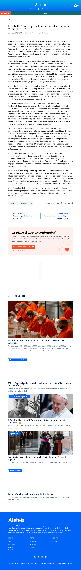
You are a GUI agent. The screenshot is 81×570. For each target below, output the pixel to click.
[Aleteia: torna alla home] (40, 5)
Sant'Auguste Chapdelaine (46, 9)
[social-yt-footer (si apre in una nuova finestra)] (35, 557)
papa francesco (14, 434)
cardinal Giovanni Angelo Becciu (19, 397)
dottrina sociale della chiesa (18, 360)
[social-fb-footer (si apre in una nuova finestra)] (39, 557)
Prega (45, 13)
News (9, 541)
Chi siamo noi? (24, 563)
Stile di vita (11, 544)
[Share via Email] (69, 203)
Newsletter (33, 541)
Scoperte (11, 550)
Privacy (70, 563)
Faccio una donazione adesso (22, 247)
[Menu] (14, 6)
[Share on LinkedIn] (61, 203)
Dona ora (4, 13)
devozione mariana (15, 471)
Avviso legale (34, 563)
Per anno (55, 541)
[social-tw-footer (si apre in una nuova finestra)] (42, 557)
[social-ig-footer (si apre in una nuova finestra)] (46, 557)
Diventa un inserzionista (47, 563)
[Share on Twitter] (65, 203)
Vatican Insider (30, 33)
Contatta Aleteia (61, 563)
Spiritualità (11, 547)
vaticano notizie (13, 20)
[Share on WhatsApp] (72, 203)
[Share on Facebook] (58, 203)
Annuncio (33, 547)
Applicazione (34, 544)
